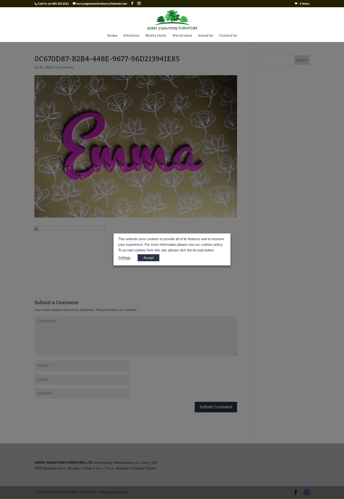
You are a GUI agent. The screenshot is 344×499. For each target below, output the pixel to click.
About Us (205, 36)
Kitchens (131, 36)
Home (112, 36)
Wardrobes (182, 36)
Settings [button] (124, 258)
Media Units (155, 36)
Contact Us (228, 36)
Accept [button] (148, 258)
